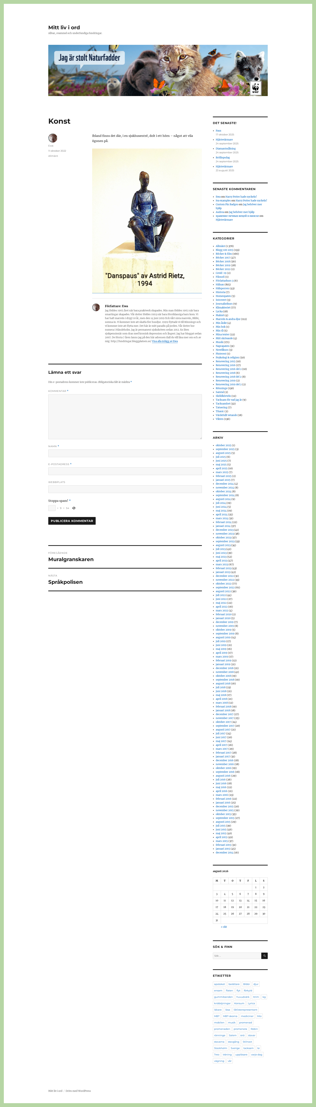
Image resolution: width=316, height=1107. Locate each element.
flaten (229, 990)
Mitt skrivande (224, 338)
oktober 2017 (223, 722)
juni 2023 (221, 553)
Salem (233, 1035)
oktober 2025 (223, 445)
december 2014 (224, 852)
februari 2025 (224, 476)
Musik (219, 342)
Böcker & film (224, 253)
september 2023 (225, 541)
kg (264, 996)
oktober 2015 (223, 814)
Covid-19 (221, 273)
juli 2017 (220, 733)
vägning (219, 1060)
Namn (53, 446)
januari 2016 (223, 802)
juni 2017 (221, 737)
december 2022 (225, 576)
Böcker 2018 (223, 261)
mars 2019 (222, 656)
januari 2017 (223, 756)
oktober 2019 (223, 629)
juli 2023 (221, 549)
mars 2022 (222, 610)
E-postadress (60, 464)
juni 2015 (221, 829)
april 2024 (221, 514)
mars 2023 (222, 564)
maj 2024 (221, 510)
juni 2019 (221, 645)
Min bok (220, 326)
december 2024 (225, 483)
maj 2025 (221, 464)
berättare (234, 984)
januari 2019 (223, 664)
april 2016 (221, 791)
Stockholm (220, 1048)
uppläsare (241, 1054)
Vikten (219, 419)
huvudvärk (242, 996)
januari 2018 (223, 710)
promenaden (222, 1028)
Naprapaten (222, 346)
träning (227, 1054)
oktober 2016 (223, 768)
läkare (218, 1009)
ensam (218, 990)
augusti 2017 (223, 729)
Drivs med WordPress (78, 1091)
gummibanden (223, 996)
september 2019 (225, 633)
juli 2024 (221, 503)
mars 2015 (222, 841)
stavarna (219, 1041)
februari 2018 (223, 706)
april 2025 (221, 468)
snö (242, 1035)
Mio (259, 1016)
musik (232, 1022)
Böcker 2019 (223, 265)
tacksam (248, 1048)
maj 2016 (221, 787)
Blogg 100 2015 (224, 250)
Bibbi (246, 984)
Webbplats (56, 482)
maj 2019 (221, 649)
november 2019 (225, 626)
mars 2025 (222, 472)
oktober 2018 (223, 675)
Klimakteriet (223, 307)
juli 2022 (221, 595)
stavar (251, 1035)
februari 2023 (223, 568)
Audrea (220, 212)
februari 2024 (224, 522)
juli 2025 (221, 456)
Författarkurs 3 (224, 280)
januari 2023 (223, 572)
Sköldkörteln (223, 396)
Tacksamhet (223, 403)
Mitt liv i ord (64, 27)
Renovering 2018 (225, 372)
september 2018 (225, 679)
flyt (238, 990)
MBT (216, 1016)
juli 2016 (221, 779)
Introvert (221, 299)
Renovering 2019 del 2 (229, 384)
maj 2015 (221, 833)
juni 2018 (221, 691)
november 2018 (225, 672)
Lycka (219, 311)
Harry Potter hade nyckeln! (241, 196)
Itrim (256, 996)
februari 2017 (223, 752)
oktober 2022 (223, 583)
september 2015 (225, 818)
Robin (254, 1028)
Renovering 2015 (225, 361)
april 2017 (221, 745)
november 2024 (225, 487)
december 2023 (225, 529)
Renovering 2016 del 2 (229, 369)
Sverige (235, 1048)
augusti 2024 (223, 499)
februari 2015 (223, 844)
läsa (227, 1009)
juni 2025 (221, 460)
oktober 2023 (223, 537)
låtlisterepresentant (245, 1009)
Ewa (50, 145)
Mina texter (222, 334)
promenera (240, 1028)
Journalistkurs (224, 303)
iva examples (223, 200)
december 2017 (224, 714)
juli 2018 (220, 687)
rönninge (219, 1035)
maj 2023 (221, 556)
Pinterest (221, 353)
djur (255, 984)
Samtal (220, 392)
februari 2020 (224, 614)
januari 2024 (223, 526)
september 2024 (225, 495)
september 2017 (225, 725)
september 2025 (225, 449)
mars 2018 (222, 702)
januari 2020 (223, 618)
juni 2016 (221, 783)
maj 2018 (221, 695)
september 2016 (225, 771)
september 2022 (225, 587)
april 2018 (221, 698)
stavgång (233, 1041)
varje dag (256, 1054)
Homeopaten (223, 296)
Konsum (239, 1003)
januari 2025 (223, 480)
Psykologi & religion (227, 357)
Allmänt (53, 155)
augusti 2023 (223, 545)
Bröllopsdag (223, 157)
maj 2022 (221, 602)
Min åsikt (221, 323)
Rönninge (221, 388)
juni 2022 (221, 599)
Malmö (220, 315)
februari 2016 (223, 798)
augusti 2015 (223, 821)
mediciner (247, 1016)
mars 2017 (222, 748)
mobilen (219, 1022)
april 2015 (221, 837)
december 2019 (225, 622)
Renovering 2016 (226, 365)
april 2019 (221, 652)
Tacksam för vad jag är (229, 399)
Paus (218, 130)
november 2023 (225, 533)
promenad (245, 1022)
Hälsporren (222, 288)
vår (230, 1060)
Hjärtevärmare (224, 139)
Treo (216, 1054)
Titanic (220, 411)
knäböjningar (222, 1003)
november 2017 (225, 718)
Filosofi (220, 276)
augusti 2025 (223, 453)
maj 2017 (221, 741)
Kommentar (58, 391)
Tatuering (221, 407)
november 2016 (225, 764)
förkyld (248, 990)
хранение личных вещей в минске (237, 216)
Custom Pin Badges (227, 204)
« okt (224, 926)
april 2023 (221, 560)
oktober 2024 (223, 491)
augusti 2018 (223, 683)
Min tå (219, 330)
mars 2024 (222, 518)
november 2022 (225, 579)
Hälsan (220, 284)
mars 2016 (222, 795)
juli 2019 (221, 641)
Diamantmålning (226, 148)
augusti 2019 (223, 637)
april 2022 (221, 606)
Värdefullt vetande (226, 415)
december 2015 (224, 806)
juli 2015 (220, 825)
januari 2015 (223, 848)
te (258, 1048)
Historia (220, 292)
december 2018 (224, 668)
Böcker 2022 (223, 269)
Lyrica (251, 1003)
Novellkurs (222, 349)
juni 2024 (221, 506)
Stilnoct (247, 1041)
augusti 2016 (223, 775)
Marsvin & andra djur (228, 319)
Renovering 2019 (226, 380)
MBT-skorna (230, 1016)
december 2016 (225, 760)
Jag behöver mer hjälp (241, 212)
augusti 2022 (223, 591)
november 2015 (225, 810)
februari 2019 (223, 660)
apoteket (219, 984)
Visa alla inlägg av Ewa (165, 341)
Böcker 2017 (223, 257)
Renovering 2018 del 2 (228, 376)
